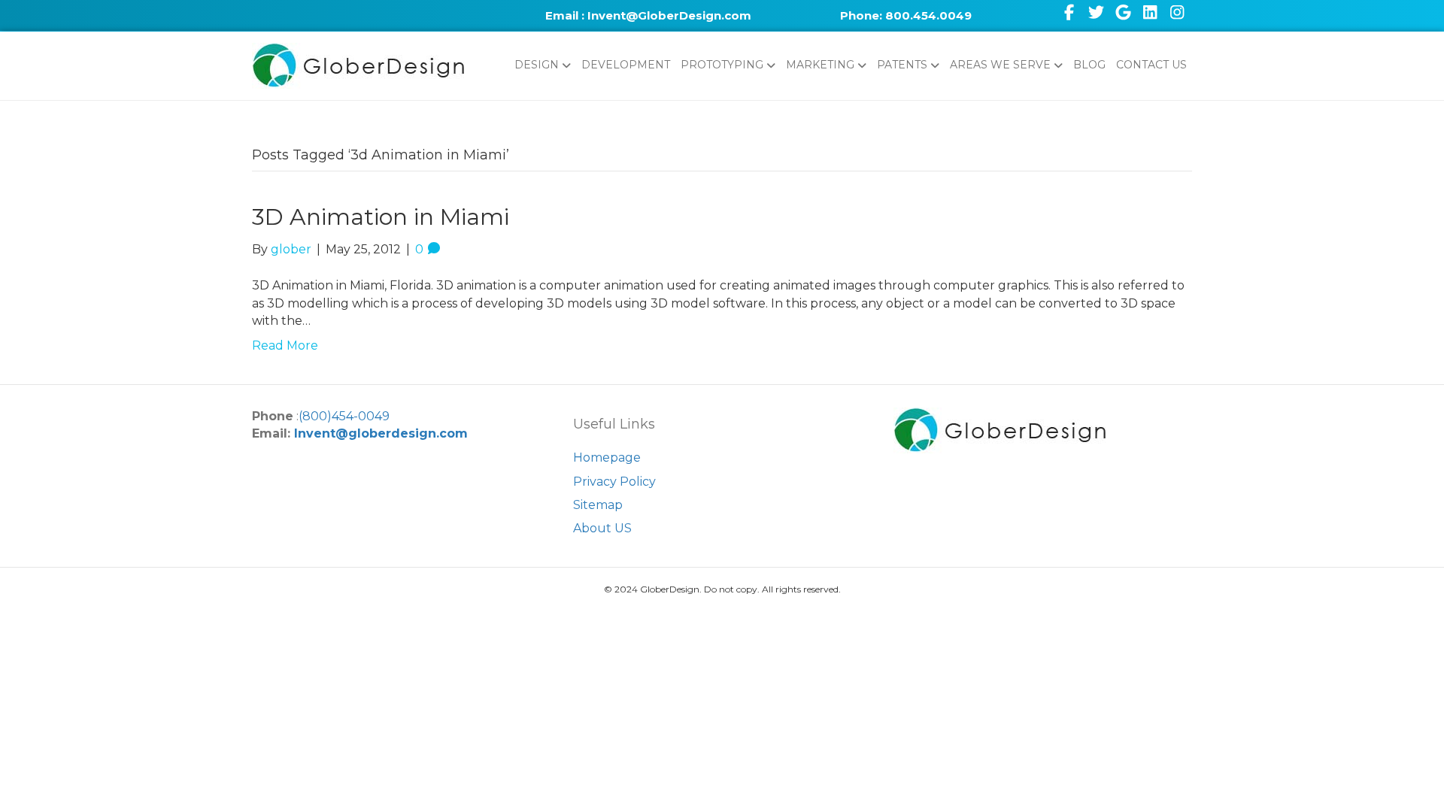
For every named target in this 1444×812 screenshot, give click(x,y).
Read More (285, 345)
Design (536, 64)
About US (602, 528)
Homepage (607, 457)
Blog (1089, 64)
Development (625, 64)
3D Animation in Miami (380, 217)
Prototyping (722, 64)
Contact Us (1151, 64)
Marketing (820, 64)
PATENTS (902, 64)
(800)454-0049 (344, 416)
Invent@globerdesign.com (381, 433)
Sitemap (598, 505)
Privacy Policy (614, 481)
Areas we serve (1000, 64)
